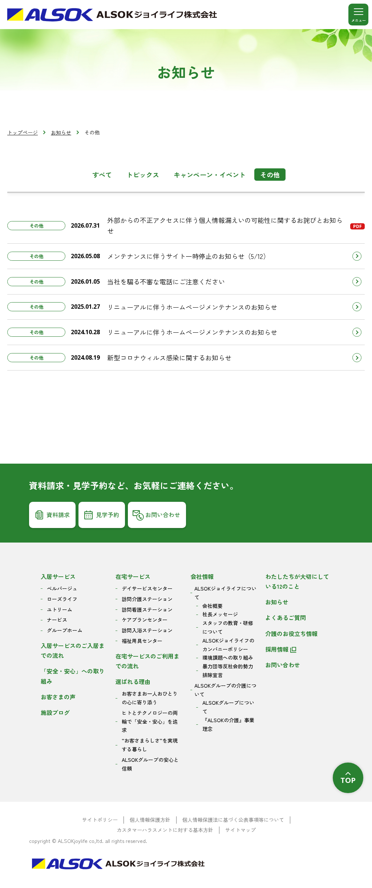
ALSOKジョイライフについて (225, 593)
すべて (102, 174)
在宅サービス (133, 576)
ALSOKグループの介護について (225, 690)
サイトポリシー (100, 819)
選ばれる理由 (133, 681)
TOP (348, 780)
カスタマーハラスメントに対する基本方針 (165, 830)
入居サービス (58, 576)
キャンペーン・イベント (210, 174)
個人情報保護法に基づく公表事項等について (233, 819)
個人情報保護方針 (150, 819)
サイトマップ (240, 830)
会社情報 (202, 576)
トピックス (142, 174)
